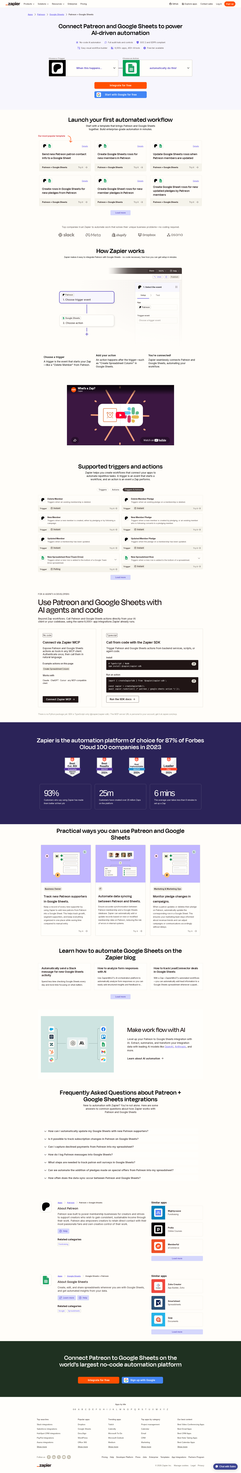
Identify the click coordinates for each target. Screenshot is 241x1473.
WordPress (83, 1438)
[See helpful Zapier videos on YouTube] (64, 1457)
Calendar (145, 1429)
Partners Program (196, 1457)
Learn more (68, 1298)
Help (65, 1231)
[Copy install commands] (194, 664)
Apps (30, 14)
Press (137, 1457)
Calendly (112, 1429)
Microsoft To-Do (115, 1433)
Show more (42, 1447)
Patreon (41, 14)
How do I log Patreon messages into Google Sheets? (80, 1154)
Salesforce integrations (47, 1429)
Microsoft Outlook (116, 1438)
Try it (80, 167)
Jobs (145, 1457)
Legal (193, 1465)
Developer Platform (124, 1457)
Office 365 (82, 1442)
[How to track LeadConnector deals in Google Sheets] (176, 976)
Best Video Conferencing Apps (190, 1424)
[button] (120, 94)
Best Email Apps (184, 1429)
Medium (111, 1442)
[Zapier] (13, 4)
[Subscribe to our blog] (69, 1457)
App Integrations (179, 1457)
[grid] (68, 294)
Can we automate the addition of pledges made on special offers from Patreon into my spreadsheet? (110, 1170)
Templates (164, 1457)
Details (85, 146)
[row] (68, 294)
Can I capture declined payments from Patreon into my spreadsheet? (91, 1146)
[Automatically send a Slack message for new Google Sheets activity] (64, 976)
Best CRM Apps (184, 1433)
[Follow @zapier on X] (59, 1457)
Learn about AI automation (143, 1058)
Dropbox (81, 1424)
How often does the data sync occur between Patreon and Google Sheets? (94, 1178)
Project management (150, 1424)
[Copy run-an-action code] (194, 681)
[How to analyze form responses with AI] (120, 976)
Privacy (201, 1465)
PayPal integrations (45, 1438)
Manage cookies (181, 1465)
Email (143, 1433)
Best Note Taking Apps (187, 1438)
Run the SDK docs (121, 699)
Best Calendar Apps (186, 1442)
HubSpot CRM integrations (48, 1433)
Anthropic (180, 1046)
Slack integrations (44, 1424)
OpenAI (169, 1046)
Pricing (105, 1457)
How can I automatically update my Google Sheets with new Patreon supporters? (98, 1131)
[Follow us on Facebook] (49, 1457)
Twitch (111, 1424)
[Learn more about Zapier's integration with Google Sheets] (46, 1280)
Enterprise (153, 1457)
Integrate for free (120, 85)
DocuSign (82, 1433)
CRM (143, 1438)
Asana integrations (45, 1442)
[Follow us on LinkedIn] (54, 1457)
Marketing (145, 1442)
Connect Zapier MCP (58, 699)
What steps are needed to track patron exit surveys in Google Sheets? (91, 1162)
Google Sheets (57, 14)
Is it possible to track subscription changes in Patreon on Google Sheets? (93, 1138)
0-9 (74, 1409)
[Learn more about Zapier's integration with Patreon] (46, 1206)
